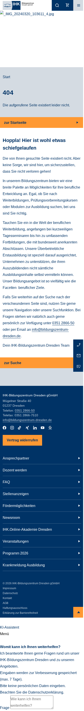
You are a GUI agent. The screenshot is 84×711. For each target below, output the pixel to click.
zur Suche (12, 363)
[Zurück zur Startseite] (17, 5)
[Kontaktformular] (78, 366)
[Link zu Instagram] (12, 428)
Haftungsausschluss (15, 608)
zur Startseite (15, 123)
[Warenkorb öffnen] (67, 5)
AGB (5, 603)
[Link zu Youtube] (42, 428)
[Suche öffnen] (57, 5)
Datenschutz (10, 593)
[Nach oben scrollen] (78, 612)
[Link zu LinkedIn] (35, 428)
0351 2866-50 (63, 323)
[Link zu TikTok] (20, 428)
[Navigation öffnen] (78, 5)
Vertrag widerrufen (22, 440)
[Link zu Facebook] (4, 428)
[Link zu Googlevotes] (50, 428)
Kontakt (7, 598)
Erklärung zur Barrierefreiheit (20, 612)
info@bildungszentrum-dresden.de (27, 420)
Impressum (9, 588)
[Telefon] (78, 344)
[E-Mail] (78, 355)
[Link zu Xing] (27, 428)
